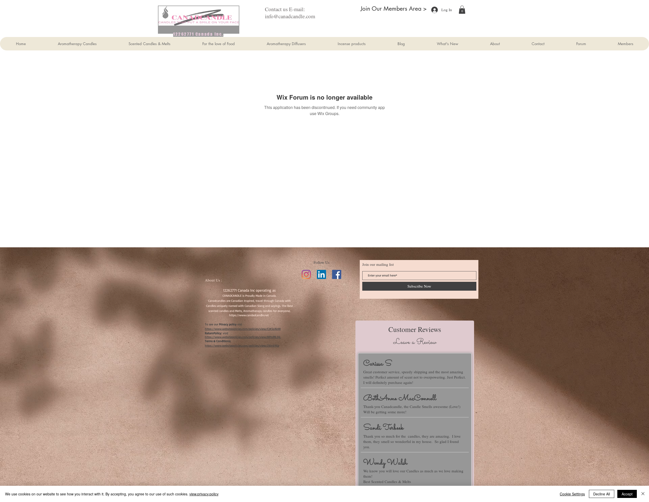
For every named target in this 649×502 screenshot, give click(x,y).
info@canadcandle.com (290, 16)
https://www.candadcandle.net (249, 315)
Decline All (601, 493)
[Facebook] (336, 274)
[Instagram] (306, 274)
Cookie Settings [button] (572, 493)
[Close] (643, 494)
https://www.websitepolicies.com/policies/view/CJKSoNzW (243, 329)
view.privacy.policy (204, 493)
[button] (462, 10)
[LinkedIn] (321, 274)
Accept (627, 493)
